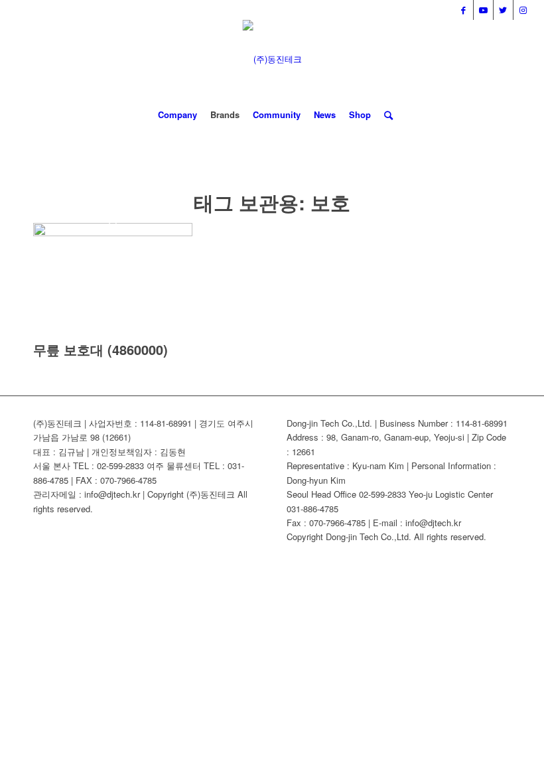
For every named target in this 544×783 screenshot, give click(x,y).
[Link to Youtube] (483, 10)
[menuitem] (177, 114)
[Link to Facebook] (463, 10)
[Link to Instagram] (523, 10)
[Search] (385, 114)
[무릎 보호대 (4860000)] (112, 232)
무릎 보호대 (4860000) (100, 349)
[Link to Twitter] (503, 10)
